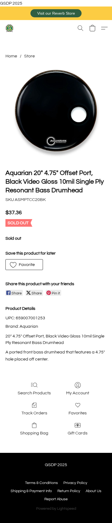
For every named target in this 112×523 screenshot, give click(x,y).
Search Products (34, 393)
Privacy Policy (75, 483)
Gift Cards (78, 433)
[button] (56, 13)
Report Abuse (56, 499)
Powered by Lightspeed (56, 509)
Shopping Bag (34, 433)
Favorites (78, 413)
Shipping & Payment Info (31, 491)
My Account (77, 393)
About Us (93, 491)
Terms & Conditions (41, 483)
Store (29, 56)
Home (11, 56)
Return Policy (68, 491)
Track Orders (34, 413)
